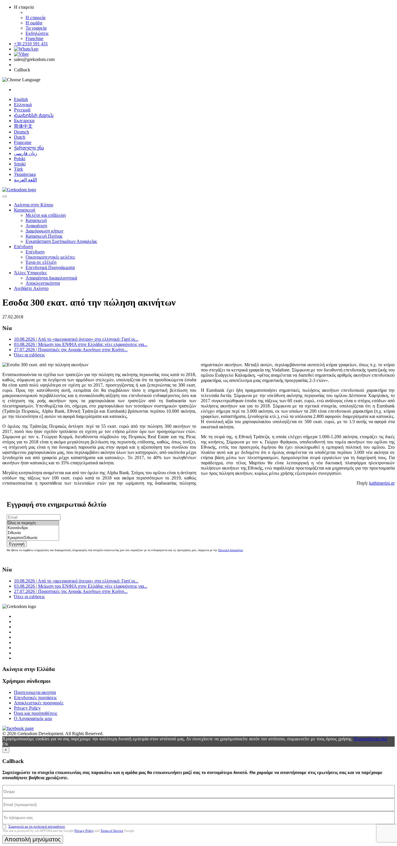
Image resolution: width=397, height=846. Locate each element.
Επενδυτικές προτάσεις (35, 697)
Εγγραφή (16, 544)
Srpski (20, 163)
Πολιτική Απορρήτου (230, 550)
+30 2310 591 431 (31, 43)
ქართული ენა (29, 147)
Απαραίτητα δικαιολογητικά (51, 277)
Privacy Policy (27, 708)
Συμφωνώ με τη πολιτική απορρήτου (36, 826)
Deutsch (21, 131)
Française (22, 142)
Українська (25, 174)
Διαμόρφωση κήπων (44, 230)
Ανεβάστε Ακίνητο (31, 288)
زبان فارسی (25, 153)
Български (24, 120)
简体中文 (23, 126)
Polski (19, 158)
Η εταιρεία (35, 17)
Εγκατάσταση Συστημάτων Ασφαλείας (61, 241)
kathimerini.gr (382, 483)
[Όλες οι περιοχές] (33, 523)
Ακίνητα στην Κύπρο (33, 204)
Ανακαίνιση (36, 225)
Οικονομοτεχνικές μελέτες (50, 257)
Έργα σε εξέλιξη (41, 262)
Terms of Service (112, 830)
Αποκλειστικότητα (43, 283)
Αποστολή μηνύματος (33, 839)
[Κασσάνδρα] (33, 528)
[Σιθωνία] (33, 533)
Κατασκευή (24, 210)
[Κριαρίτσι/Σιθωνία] (33, 537)
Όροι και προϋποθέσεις (35, 713)
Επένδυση (23, 246)
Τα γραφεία (36, 28)
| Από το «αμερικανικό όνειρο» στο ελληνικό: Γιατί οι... (76, 339)
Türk (18, 169)
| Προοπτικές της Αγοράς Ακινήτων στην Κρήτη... (71, 349)
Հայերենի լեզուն (33, 115)
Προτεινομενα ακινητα (35, 692)
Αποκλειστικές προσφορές (38, 702)
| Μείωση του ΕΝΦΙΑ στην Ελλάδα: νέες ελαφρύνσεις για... (80, 344)
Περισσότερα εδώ (370, 738)
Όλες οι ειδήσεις (29, 354)
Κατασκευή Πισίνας (44, 236)
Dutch (19, 137)
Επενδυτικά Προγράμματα (50, 267)
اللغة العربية (25, 179)
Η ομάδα (34, 22)
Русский (22, 109)
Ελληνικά (23, 104)
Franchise (34, 38)
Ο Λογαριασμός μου (33, 718)
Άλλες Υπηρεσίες (30, 272)
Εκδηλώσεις (37, 33)
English (21, 99)
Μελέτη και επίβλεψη (46, 215)
